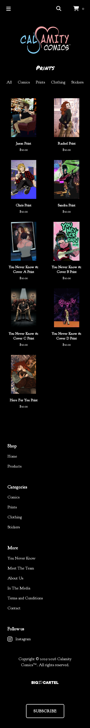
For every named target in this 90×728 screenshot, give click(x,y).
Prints (40, 82)
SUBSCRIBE (45, 711)
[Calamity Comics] (45, 40)
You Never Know (22, 558)
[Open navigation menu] (8, 8)
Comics (24, 82)
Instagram (23, 639)
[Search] (58, 8)
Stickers (77, 82)
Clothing (58, 82)
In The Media (19, 588)
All (9, 82)
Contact (14, 608)
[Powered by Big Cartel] (45, 682)
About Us (15, 578)
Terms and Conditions (25, 598)
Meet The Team (21, 568)
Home (12, 456)
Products (15, 466)
